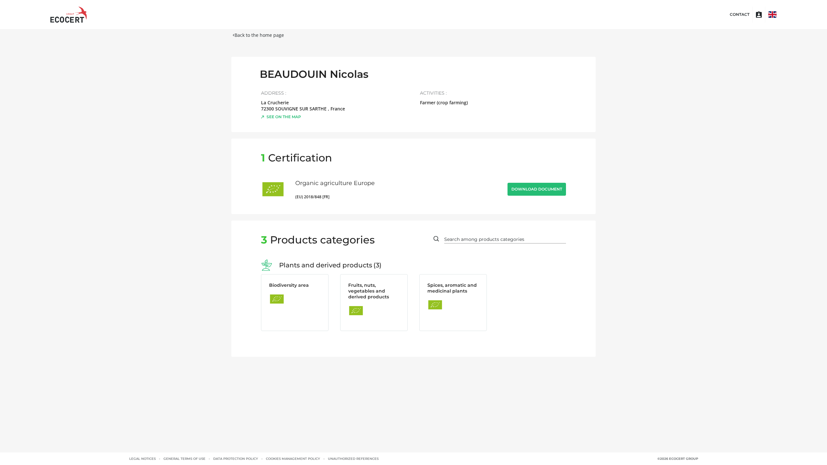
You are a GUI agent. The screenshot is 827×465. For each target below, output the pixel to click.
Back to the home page (259, 35)
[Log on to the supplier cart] (759, 14)
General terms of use (184, 459)
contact (739, 14)
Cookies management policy (293, 459)
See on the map (284, 116)
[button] (772, 14)
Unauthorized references (353, 459)
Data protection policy (235, 459)
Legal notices (142, 459)
